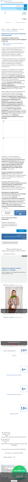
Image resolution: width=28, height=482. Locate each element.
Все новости (8, 22)
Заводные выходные (20, 22)
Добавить (21, 231)
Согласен (14, 480)
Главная (3, 29)
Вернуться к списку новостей (10, 242)
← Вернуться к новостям (7, 212)
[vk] (20, 214)
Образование (14, 29)
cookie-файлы (13, 473)
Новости (8, 29)
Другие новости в (20, 211)
